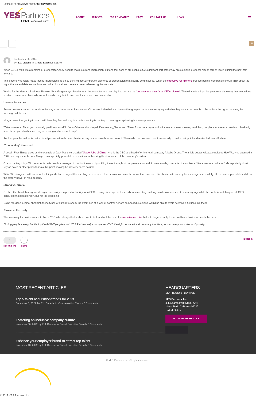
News (180, 17)
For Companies (119, 17)
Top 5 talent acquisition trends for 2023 (45, 299)
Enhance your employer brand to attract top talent (53, 341)
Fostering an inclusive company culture (45, 320)
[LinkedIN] (241, 4)
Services (97, 17)
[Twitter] (249, 4)
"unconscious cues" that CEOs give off (158, 91)
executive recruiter (132, 217)
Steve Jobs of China (94, 152)
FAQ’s (139, 17)
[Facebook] (233, 4)
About (80, 17)
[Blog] (251, 43)
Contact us (158, 17)
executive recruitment (179, 80)
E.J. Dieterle (24, 62)
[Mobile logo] (26, 391)
